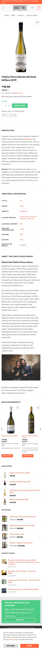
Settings (11, 646)
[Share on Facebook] (7, 115)
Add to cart (20, 106)
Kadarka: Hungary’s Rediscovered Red (23, 589)
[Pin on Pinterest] (15, 115)
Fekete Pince (32, 15)
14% (21, 224)
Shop (6, 15)
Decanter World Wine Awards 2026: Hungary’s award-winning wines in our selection (23, 562)
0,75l (21, 240)
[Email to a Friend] (11, 115)
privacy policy (13, 639)
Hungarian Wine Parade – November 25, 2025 (24, 581)
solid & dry (30, 219)
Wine (13, 15)
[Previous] (1, 433)
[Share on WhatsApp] (3, 115)
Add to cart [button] (7, 455)
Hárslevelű (28, 139)
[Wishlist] (32, 8)
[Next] (40, 433)
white (22, 206)
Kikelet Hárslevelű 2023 (10, 436)
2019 (21, 234)
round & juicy (24, 216)
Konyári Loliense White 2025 (29, 436)
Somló (21, 15)
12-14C (22, 229)
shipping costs (17, 93)
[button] (3, 8)
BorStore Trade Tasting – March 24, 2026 (22, 572)
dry (21, 201)
